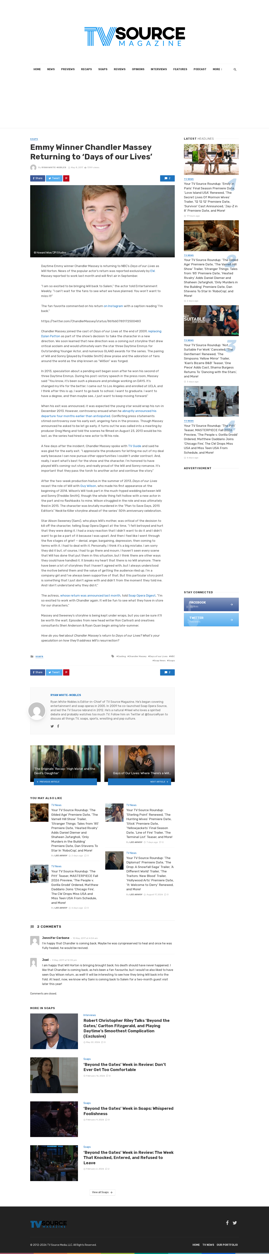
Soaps (102, 69)
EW (152, 271)
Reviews (120, 69)
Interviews (159, 69)
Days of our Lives (158, 656)
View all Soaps (100, 1192)
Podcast (200, 69)
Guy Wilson (88, 486)
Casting (122, 656)
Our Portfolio (227, 1245)
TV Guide (134, 446)
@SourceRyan (154, 714)
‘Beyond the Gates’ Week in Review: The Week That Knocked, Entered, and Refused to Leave (128, 1157)
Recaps (86, 69)
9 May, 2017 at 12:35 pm (64, 960)
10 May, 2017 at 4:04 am (85, 938)
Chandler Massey (138, 656)
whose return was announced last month (90, 595)
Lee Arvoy (61, 855)
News (51, 69)
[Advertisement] (134, 102)
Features (180, 69)
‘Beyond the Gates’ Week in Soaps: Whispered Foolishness (128, 1111)
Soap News (159, 660)
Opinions (138, 69)
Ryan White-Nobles (54, 167)
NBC (172, 656)
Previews (68, 69)
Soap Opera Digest (142, 595)
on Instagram (113, 306)
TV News (56, 805)
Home (37, 69)
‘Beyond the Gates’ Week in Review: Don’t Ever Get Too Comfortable (124, 1067)
